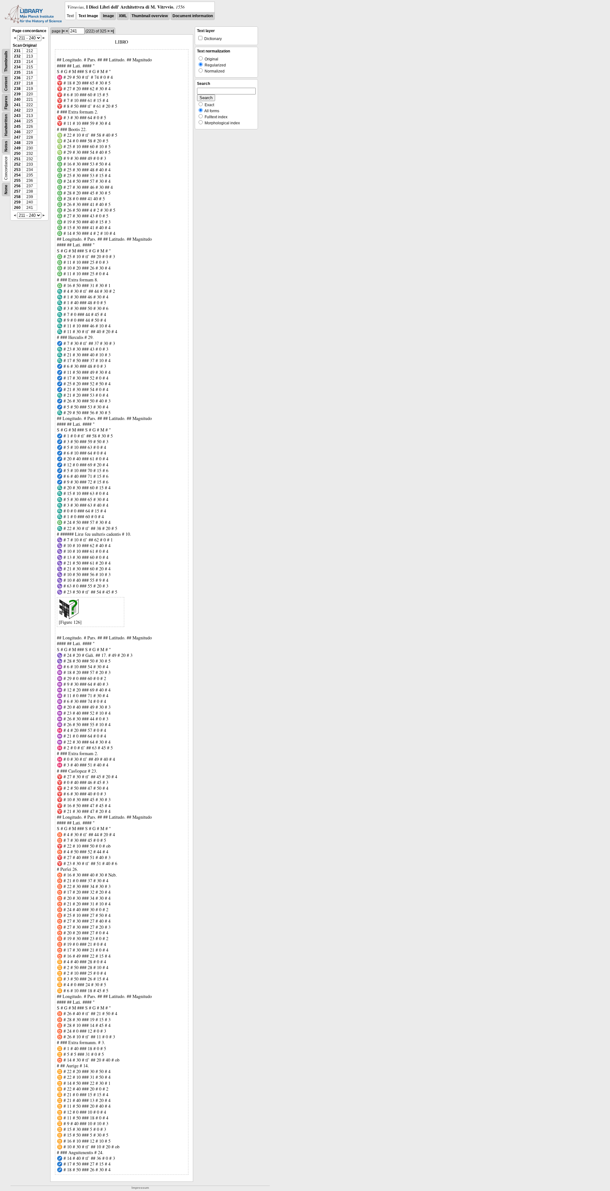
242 (17, 110)
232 (17, 56)
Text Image (88, 16)
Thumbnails (6, 61)
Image (108, 16)
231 (17, 51)
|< (63, 31)
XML (123, 16)
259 (17, 202)
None (6, 189)
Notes (6, 146)
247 (17, 137)
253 (17, 170)
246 (17, 132)
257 (17, 191)
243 (17, 116)
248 (17, 143)
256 (17, 186)
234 (17, 67)
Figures (6, 102)
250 (17, 153)
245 (17, 126)
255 (17, 180)
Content (6, 84)
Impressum (140, 1187)
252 (17, 164)
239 (17, 94)
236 (17, 78)
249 (17, 148)
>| (112, 31)
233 (17, 61)
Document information (193, 16)
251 (17, 159)
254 (17, 175)
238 (17, 88)
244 (17, 121)
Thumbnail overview (150, 16)
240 (17, 99)
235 (17, 72)
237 (17, 83)
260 (17, 207)
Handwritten (6, 125)
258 (17, 197)
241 (17, 105)
